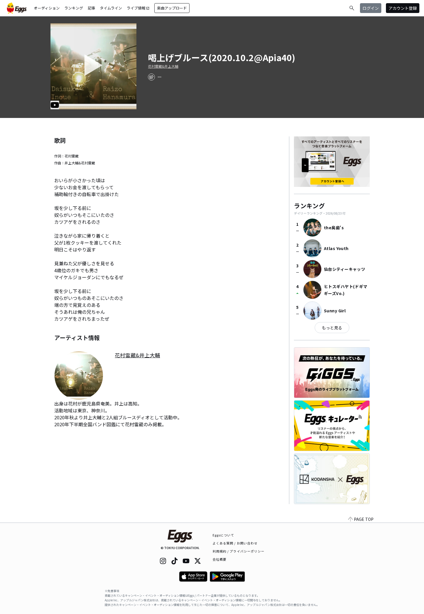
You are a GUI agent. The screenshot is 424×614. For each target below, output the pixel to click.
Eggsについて (223, 535)
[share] (151, 77)
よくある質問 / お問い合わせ (235, 543)
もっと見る (332, 328)
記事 (91, 8)
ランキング (73, 8)
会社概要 (219, 559)
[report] (159, 77)
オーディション (47, 8)
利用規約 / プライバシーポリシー (239, 551)
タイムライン (111, 8)
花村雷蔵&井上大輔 (163, 66)
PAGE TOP (364, 519)
